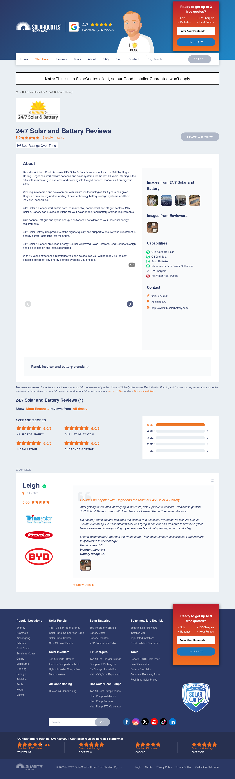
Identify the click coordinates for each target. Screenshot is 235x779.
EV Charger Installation (103, 669)
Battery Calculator (141, 669)
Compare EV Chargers (103, 664)
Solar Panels (58, 620)
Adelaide (22, 679)
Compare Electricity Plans (145, 674)
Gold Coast (23, 648)
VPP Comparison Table (103, 643)
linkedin (172, 721)
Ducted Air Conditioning (62, 691)
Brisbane (22, 643)
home (24, 59)
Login (138, 767)
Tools (77, 59)
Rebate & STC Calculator (145, 659)
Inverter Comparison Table (64, 664)
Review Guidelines (145, 391)
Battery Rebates (99, 638)
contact (134, 59)
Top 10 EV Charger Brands (105, 659)
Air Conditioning (60, 684)
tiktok (163, 721)
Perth (20, 684)
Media (148, 767)
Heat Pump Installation (103, 696)
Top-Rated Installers (142, 638)
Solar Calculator (140, 664)
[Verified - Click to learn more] (43, 485)
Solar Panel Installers (33, 92)
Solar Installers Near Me (147, 620)
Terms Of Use (184, 767)
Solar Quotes (39, 27)
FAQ (106, 59)
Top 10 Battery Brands (103, 627)
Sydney (21, 627)
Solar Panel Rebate (60, 638)
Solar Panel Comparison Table (66, 633)
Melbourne (23, 663)
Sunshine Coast (26, 653)
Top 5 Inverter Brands (61, 659)
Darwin (21, 694)
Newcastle (22, 633)
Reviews (61, 59)
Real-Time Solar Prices (144, 679)
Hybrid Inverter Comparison (65, 669)
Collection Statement (207, 767)
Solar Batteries (100, 620)
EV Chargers (99, 652)
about (92, 59)
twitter (145, 721)
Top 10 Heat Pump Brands (105, 691)
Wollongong (23, 638)
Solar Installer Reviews (144, 627)
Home (17, 92)
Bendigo (21, 674)
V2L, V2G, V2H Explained (105, 674)
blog (118, 59)
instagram (136, 721)
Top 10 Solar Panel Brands (64, 627)
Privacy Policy (164, 767)
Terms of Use (116, 391)
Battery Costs (97, 633)
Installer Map (138, 633)
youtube (154, 721)
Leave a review (200, 137)
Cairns (20, 658)
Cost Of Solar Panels (61, 643)
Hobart (20, 689)
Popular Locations (29, 620)
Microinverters (57, 674)
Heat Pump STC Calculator (105, 706)
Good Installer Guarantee (145, 643)
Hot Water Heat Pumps (105, 684)
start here (41, 59)
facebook (126, 721)
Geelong (21, 669)
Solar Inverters (59, 652)
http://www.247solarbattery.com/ (170, 308)
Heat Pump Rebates (101, 701)
